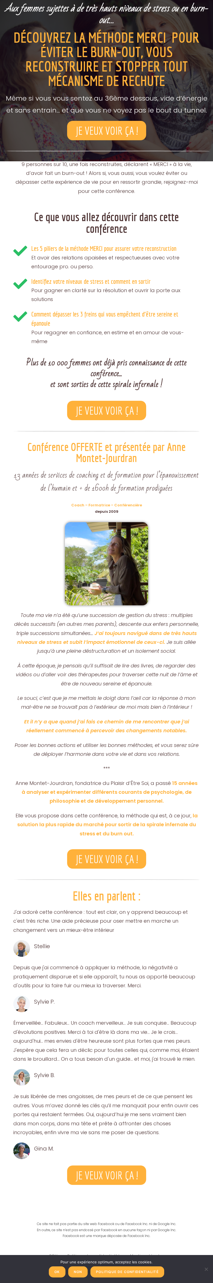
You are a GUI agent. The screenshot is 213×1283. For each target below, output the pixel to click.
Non (78, 1272)
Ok (57, 1272)
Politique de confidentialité (127, 1272)
